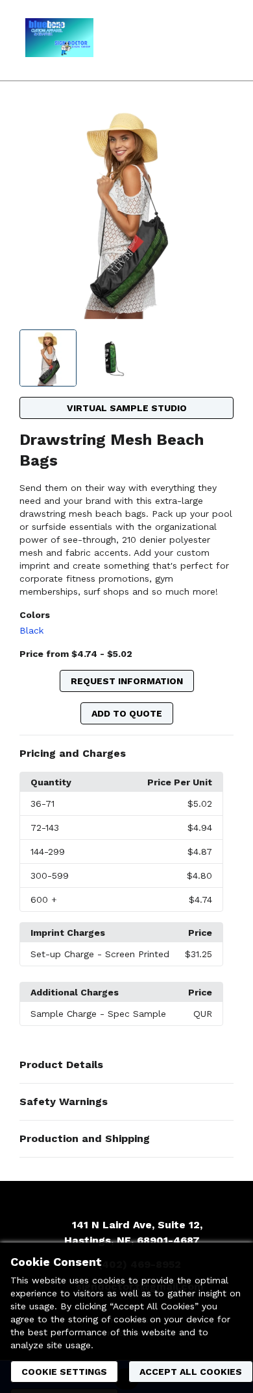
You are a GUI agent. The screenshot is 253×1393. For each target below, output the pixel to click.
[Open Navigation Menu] (217, 40)
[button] (126, 753)
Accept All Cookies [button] (190, 1371)
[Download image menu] (217, 121)
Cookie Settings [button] (64, 1371)
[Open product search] (191, 40)
